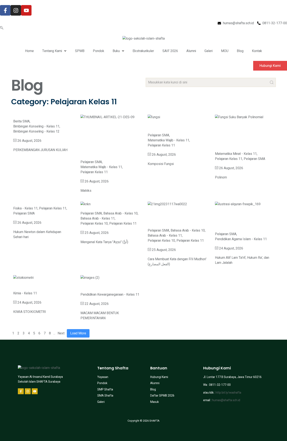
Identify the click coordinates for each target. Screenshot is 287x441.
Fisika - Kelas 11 (25, 208)
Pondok (98, 51)
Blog (240, 51)
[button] (1, 28)
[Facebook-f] (5, 10)
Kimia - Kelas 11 (25, 293)
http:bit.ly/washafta (228, 392)
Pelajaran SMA (91, 162)
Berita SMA (21, 121)
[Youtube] (26, 10)
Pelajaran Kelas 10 (94, 223)
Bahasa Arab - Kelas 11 (97, 218)
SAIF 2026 (170, 51)
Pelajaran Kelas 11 (94, 172)
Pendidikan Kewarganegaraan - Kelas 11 (109, 294)
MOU (224, 51)
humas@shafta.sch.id (226, 400)
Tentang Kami (52, 51)
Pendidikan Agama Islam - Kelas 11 (241, 239)
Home (29, 51)
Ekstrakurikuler (143, 51)
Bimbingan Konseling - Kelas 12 (36, 131)
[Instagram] (16, 10)
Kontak (257, 51)
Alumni (191, 51)
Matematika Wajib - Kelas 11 (101, 167)
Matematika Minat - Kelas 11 (236, 153)
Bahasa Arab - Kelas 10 (120, 213)
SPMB (79, 51)
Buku (116, 51)
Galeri (208, 51)
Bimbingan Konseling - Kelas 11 (36, 126)
